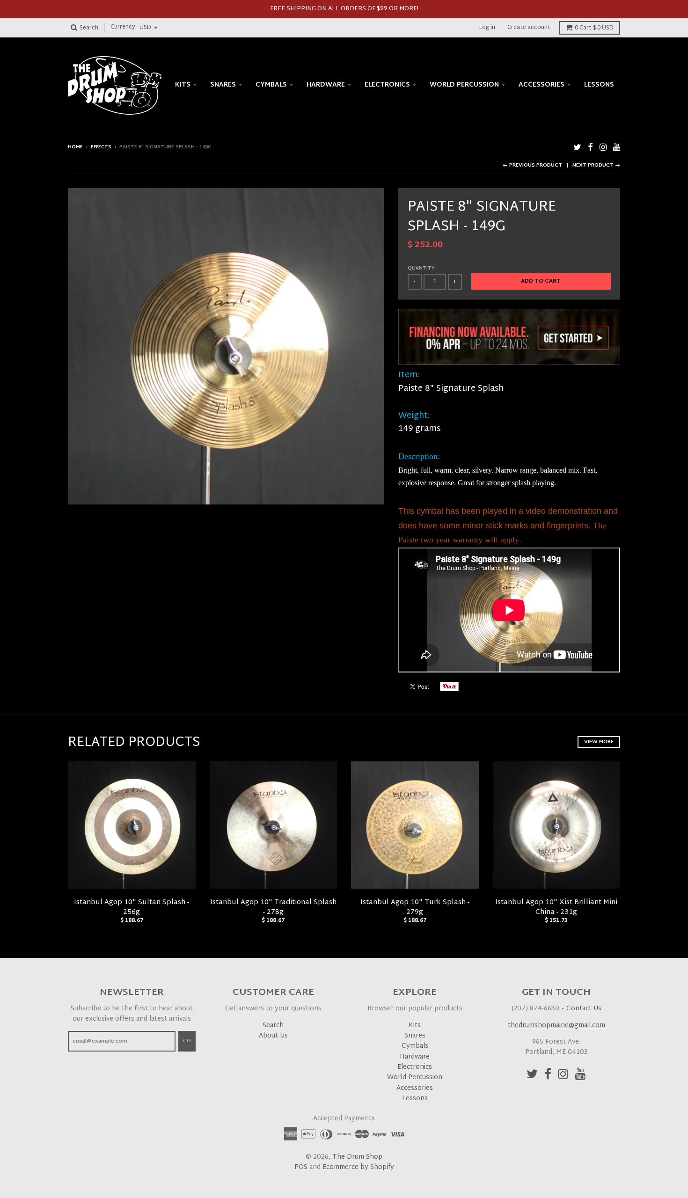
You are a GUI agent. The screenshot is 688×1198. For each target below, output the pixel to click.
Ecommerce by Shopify (358, 1167)
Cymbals (271, 85)
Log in (487, 27)
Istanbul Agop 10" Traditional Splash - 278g (273, 907)
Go (187, 1040)
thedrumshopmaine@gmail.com (556, 1025)
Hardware (326, 85)
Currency (122, 27)
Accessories (541, 85)
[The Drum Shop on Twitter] (577, 148)
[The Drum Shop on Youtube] (616, 148)
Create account (528, 27)
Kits (182, 85)
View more (599, 741)
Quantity (421, 268)
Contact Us (583, 1009)
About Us (273, 1036)
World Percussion (464, 85)
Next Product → (596, 165)
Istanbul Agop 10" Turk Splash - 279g (414, 907)
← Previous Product (532, 165)
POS (300, 1167)
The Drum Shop (357, 1157)
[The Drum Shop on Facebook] (590, 148)
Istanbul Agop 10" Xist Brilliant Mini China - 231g (556, 907)
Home (75, 147)
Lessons (599, 85)
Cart (594, 28)
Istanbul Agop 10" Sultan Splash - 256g (131, 907)
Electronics (387, 85)
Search (273, 1025)
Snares (223, 85)
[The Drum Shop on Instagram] (603, 148)
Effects (101, 147)
